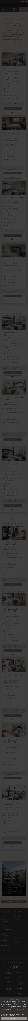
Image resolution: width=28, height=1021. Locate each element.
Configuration (4, 1009)
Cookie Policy (4, 1011)
